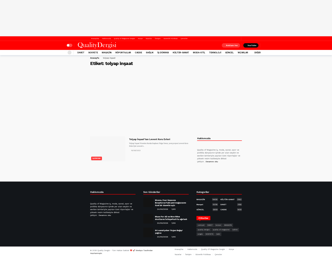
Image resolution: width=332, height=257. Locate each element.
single (200, 234)
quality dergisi (204, 230)
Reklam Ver (232, 45)
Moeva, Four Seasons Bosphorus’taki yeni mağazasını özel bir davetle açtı (170, 203)
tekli (218, 234)
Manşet (206, 204)
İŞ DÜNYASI (96, 158)
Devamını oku (212, 162)
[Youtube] (212, 168)
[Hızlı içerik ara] (264, 45)
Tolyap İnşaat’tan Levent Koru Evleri (149, 139)
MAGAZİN (206, 199)
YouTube (252, 45)
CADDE (230, 210)
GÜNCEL (206, 210)
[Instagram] (218, 168)
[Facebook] (234, 38)
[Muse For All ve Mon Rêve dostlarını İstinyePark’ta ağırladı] (148, 219)
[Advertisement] (166, 18)
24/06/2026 (162, 209)
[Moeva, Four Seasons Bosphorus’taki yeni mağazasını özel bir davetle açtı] (148, 202)
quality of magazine (221, 230)
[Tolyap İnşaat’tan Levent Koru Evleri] (107, 148)
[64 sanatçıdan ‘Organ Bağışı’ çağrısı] (148, 232)
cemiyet (201, 225)
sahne (235, 230)
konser (218, 225)
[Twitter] (238, 38)
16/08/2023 (136, 150)
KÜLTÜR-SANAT (230, 199)
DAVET (230, 204)
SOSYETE (209, 234)
